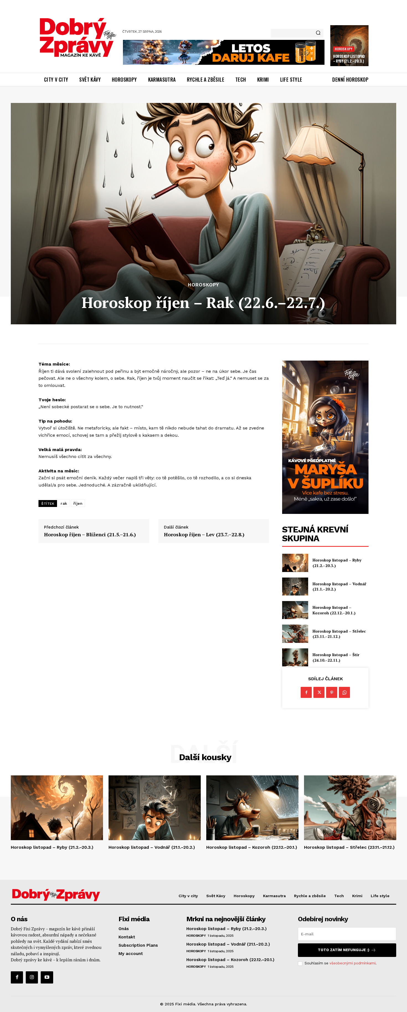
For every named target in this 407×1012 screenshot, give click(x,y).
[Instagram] (32, 977)
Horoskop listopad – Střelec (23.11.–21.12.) (339, 633)
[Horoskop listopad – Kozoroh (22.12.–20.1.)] (295, 610)
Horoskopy (343, 48)
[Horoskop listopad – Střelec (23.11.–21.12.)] (295, 634)
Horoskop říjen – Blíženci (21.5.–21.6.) (90, 535)
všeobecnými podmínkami (352, 963)
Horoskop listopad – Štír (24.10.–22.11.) (336, 657)
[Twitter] (318, 692)
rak (64, 503)
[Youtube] (47, 977)
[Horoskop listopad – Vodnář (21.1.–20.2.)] (295, 587)
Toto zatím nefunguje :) (343, 950)
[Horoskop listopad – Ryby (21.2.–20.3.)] (295, 563)
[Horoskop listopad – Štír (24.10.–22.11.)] (295, 657)
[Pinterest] (331, 692)
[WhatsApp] (344, 692)
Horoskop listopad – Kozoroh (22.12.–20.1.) (334, 610)
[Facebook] (306, 692)
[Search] (318, 33)
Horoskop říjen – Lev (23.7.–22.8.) (204, 535)
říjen (78, 503)
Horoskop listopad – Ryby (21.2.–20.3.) (349, 58)
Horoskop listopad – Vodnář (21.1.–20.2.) (339, 586)
